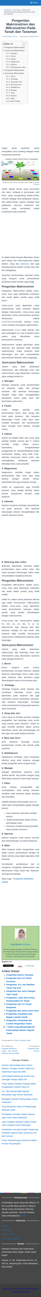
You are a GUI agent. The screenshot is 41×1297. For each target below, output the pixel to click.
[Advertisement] (20, 126)
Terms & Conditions (10, 1239)
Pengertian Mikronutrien (14, 70)
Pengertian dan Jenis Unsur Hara (22, 1011)
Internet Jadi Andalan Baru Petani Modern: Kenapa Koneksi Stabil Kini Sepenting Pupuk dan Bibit (18, 1068)
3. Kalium (12, 59)
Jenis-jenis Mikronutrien (14, 73)
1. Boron (12, 76)
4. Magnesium (14, 62)
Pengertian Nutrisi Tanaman (19, 975)
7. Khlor (12, 93)
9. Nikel (12, 98)
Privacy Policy (8, 1234)
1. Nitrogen (13, 53)
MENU (35, 3)
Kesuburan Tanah (25, 1040)
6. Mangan (13, 90)
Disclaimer (6, 1230)
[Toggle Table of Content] (23, 44)
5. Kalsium (13, 64)
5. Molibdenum (14, 87)
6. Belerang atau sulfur (17, 67)
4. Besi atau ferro (15, 85)
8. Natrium (13, 96)
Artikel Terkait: (15, 101)
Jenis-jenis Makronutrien (15, 50)
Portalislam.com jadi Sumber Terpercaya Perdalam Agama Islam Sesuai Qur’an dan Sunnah (20, 1132)
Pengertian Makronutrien (15, 47)
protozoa (25, 264)
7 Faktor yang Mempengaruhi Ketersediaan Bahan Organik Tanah (20, 1030)
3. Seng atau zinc (15, 82)
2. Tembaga (13, 79)
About (4, 1226)
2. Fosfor (12, 56)
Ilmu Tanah (14, 1040)
